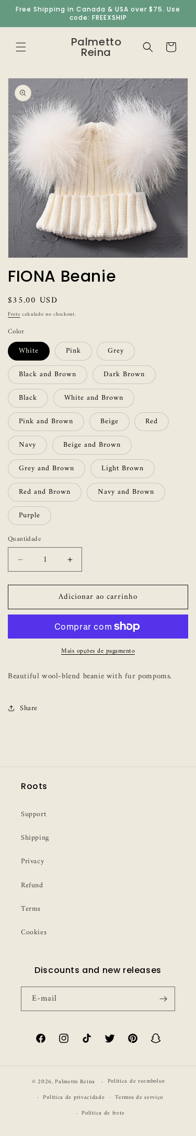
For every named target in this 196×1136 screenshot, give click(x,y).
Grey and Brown (46, 468)
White (29, 350)
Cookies (34, 932)
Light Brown (122, 468)
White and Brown (93, 397)
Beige (109, 421)
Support (33, 814)
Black (28, 397)
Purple (29, 515)
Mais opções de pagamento (98, 651)
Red (151, 421)
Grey (116, 350)
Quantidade (24, 539)
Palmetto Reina (75, 1082)
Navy (27, 444)
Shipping (35, 837)
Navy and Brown (126, 492)
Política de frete (103, 1113)
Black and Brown (47, 374)
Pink (73, 350)
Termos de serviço (139, 1098)
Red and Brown (45, 492)
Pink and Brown (46, 421)
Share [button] (29, 708)
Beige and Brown (92, 444)
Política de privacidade (74, 1098)
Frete (14, 314)
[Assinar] (163, 999)
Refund (32, 885)
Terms (31, 908)
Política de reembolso (136, 1081)
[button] (20, 47)
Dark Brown (124, 374)
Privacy (32, 861)
